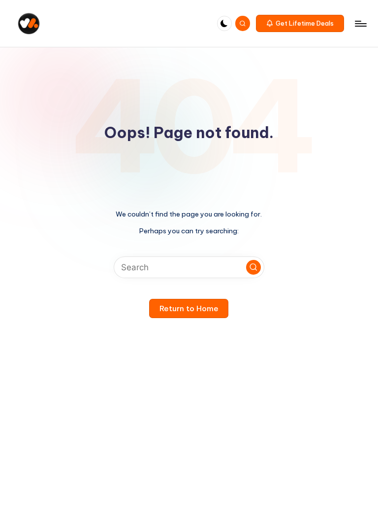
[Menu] (360, 24)
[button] (300, 24)
